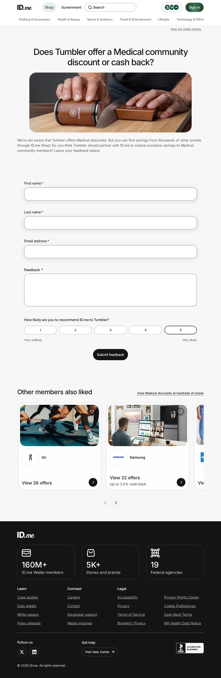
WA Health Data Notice (182, 623)
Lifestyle (163, 19)
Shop (49, 7)
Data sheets (26, 606)
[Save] (92, 411)
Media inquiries (79, 623)
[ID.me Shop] (27, 7)
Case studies (27, 597)
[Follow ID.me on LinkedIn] (34, 651)
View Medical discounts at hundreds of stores (170, 393)
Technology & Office (190, 19)
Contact (73, 606)
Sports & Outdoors (99, 19)
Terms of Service (131, 614)
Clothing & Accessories (34, 19)
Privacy (123, 606)
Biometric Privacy (131, 623)
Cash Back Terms (178, 614)
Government (71, 7)
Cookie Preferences (180, 606)
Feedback (33, 270)
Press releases (29, 623)
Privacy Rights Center (181, 597)
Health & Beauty (69, 19)
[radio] (40, 330)
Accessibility (127, 597)
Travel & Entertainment (135, 19)
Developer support (82, 614)
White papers (28, 614)
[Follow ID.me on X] (21, 651)
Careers (73, 597)
